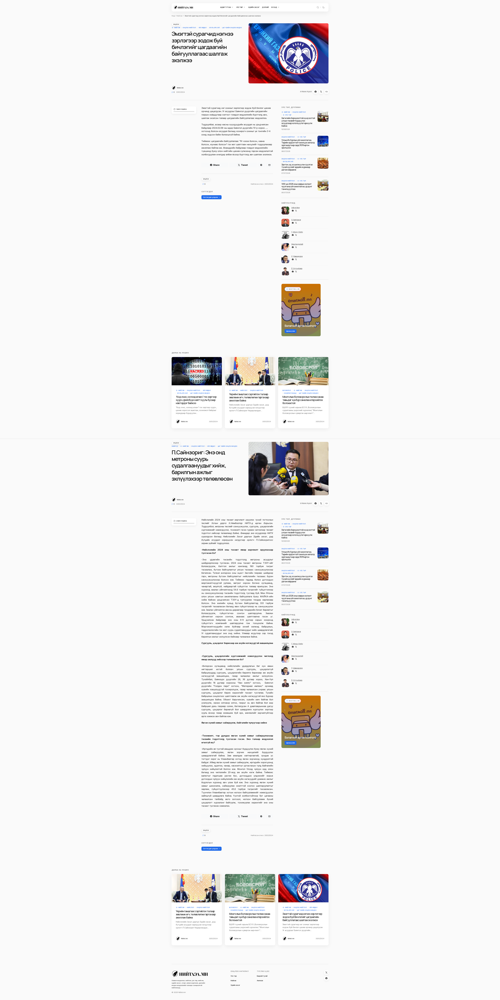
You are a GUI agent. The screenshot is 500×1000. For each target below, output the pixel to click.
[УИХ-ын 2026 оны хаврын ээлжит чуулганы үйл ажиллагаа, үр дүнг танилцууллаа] (323, 185)
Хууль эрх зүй (214, 27)
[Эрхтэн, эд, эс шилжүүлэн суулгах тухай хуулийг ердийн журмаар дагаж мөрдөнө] (323, 163)
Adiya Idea (295, 207)
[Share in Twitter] (321, 92)
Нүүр (173, 16)
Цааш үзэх (290, 331)
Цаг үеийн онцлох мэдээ (232, 27)
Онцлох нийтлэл (189, 27)
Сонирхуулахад (290, 393)
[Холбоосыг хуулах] (326, 92)
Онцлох (176, 24)
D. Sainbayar (296, 220)
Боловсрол (286, 390)
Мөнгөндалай (297, 244)
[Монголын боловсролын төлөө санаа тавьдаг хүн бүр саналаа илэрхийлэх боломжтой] (303, 371)
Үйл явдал (203, 27)
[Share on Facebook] (315, 92)
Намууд (175, 446)
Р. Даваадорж (297, 256)
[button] (318, 7)
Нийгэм (179, 16)
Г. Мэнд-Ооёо (297, 232)
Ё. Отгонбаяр (296, 268)
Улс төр (288, 115)
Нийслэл (243, 390)
